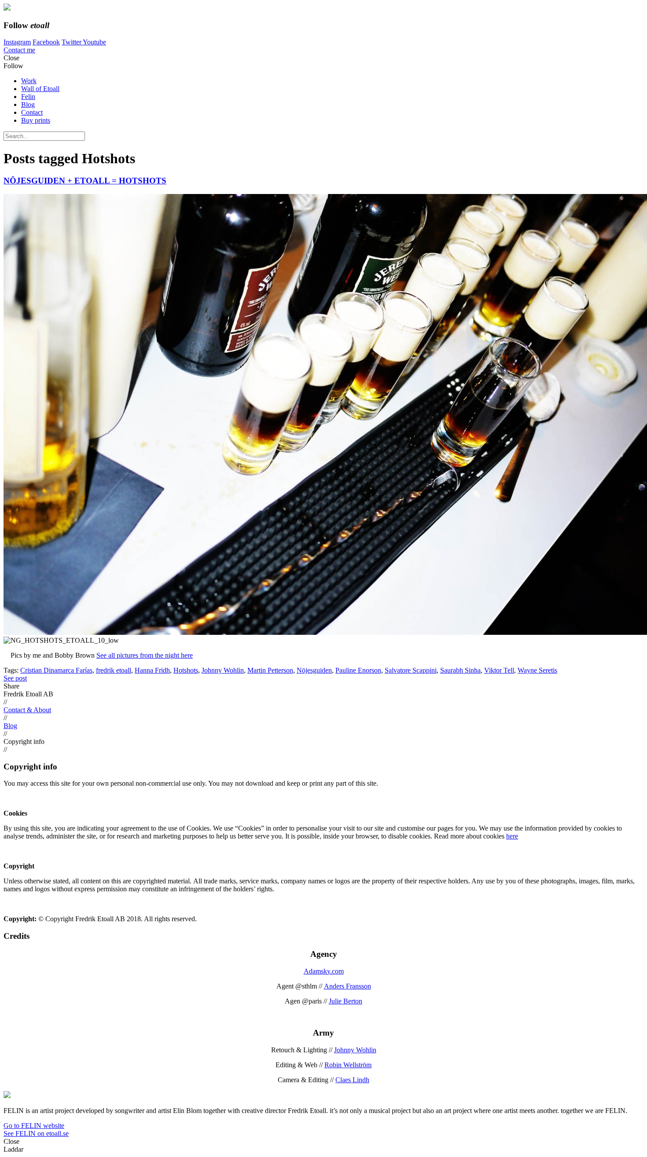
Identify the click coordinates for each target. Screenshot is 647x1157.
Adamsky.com (324, 971)
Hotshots (185, 670)
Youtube (94, 42)
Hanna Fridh (152, 670)
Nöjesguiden (314, 670)
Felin (28, 96)
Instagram (17, 42)
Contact (32, 112)
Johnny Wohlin (223, 670)
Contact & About (27, 710)
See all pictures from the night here (144, 655)
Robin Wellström (347, 1065)
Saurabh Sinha (460, 670)
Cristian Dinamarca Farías (56, 670)
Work (29, 80)
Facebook (46, 42)
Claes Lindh (352, 1080)
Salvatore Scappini (411, 670)
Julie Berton (345, 1001)
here (512, 836)
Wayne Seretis (537, 670)
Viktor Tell (499, 670)
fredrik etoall (113, 670)
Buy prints (35, 120)
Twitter (72, 42)
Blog (28, 104)
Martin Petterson (270, 670)
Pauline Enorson (358, 670)
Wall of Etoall (40, 88)
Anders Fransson (347, 986)
